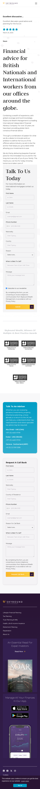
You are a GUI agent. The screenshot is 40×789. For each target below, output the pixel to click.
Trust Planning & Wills (10, 620)
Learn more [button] (25, 781)
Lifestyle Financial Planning (12, 613)
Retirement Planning (10, 627)
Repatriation (7, 631)
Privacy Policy (10, 301)
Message (9, 272)
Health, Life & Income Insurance (14, 623)
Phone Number (11, 222)
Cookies (5, 775)
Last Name (9, 203)
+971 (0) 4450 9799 (13, 433)
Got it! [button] (20, 785)
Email (8, 212)
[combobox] (8, 226)
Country (8, 241)
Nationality (9, 232)
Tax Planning (7, 616)
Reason (8, 251)
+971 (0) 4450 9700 (13, 440)
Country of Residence (13, 495)
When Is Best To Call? (13, 261)
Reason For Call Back (13, 523)
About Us (6, 634)
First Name (10, 193)
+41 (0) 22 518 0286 (13, 447)
